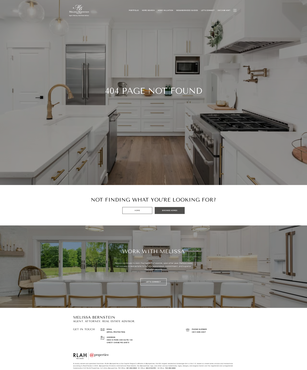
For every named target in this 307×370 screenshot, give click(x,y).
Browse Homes (169, 210)
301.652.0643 (131, 368)
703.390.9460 (170, 368)
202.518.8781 (151, 368)
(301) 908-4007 (199, 332)
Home (137, 210)
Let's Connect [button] (153, 282)
